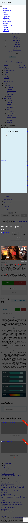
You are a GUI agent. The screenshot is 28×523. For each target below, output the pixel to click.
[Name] (6, 135)
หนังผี (19, 243)
